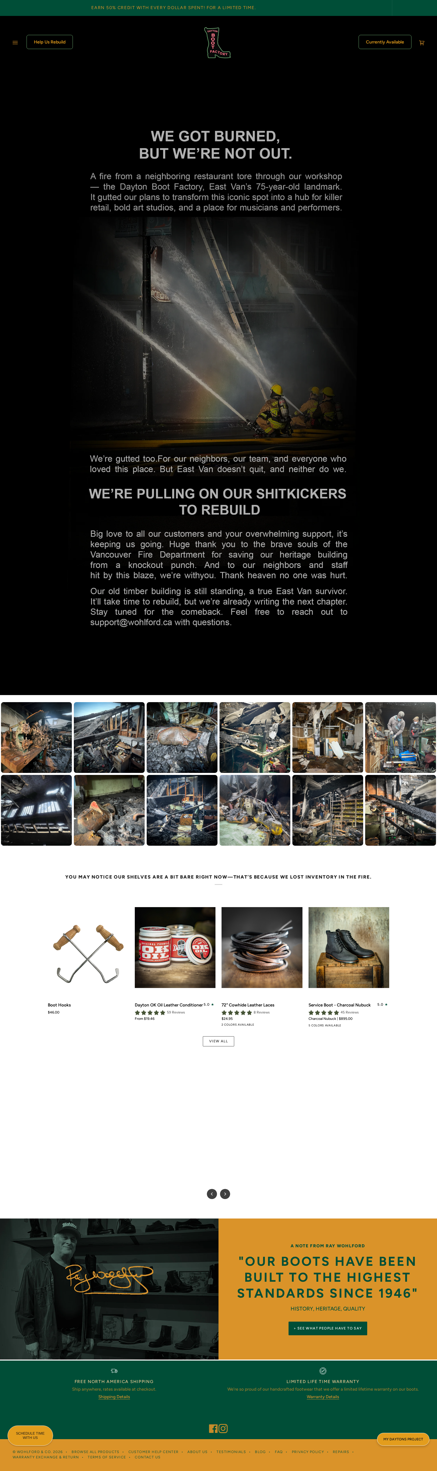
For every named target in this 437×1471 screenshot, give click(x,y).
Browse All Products (96, 1452)
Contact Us (148, 1457)
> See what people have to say (328, 1328)
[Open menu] (20, 43)
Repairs (341, 1452)
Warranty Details (323, 1396)
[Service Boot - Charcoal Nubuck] (349, 947)
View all (218, 1041)
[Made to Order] (321, 1026)
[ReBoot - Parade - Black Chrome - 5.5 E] (330, 1026)
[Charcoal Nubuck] (312, 1026)
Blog (260, 1452)
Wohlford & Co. (34, 1452)
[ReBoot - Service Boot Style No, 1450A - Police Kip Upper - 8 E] (339, 1026)
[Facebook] (211, 1421)
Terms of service (107, 1457)
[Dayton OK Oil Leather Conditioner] (175, 947)
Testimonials (231, 1452)
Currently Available (385, 41)
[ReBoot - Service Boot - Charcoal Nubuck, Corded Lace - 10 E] (348, 1026)
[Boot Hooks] (88, 947)
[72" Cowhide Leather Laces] (262, 947)
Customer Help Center (153, 1452)
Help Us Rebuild (49, 41)
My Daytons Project (403, 1439)
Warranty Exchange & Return (46, 1457)
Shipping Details (114, 1396)
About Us (197, 1452)
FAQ (279, 1452)
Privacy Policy (308, 1452)
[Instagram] (221, 1421)
